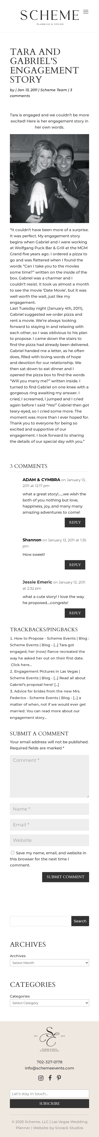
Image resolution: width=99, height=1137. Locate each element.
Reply (75, 522)
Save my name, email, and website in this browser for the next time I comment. (48, 858)
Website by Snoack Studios (58, 1128)
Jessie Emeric (37, 582)
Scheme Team (53, 90)
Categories (20, 996)
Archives (18, 956)
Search (80, 921)
